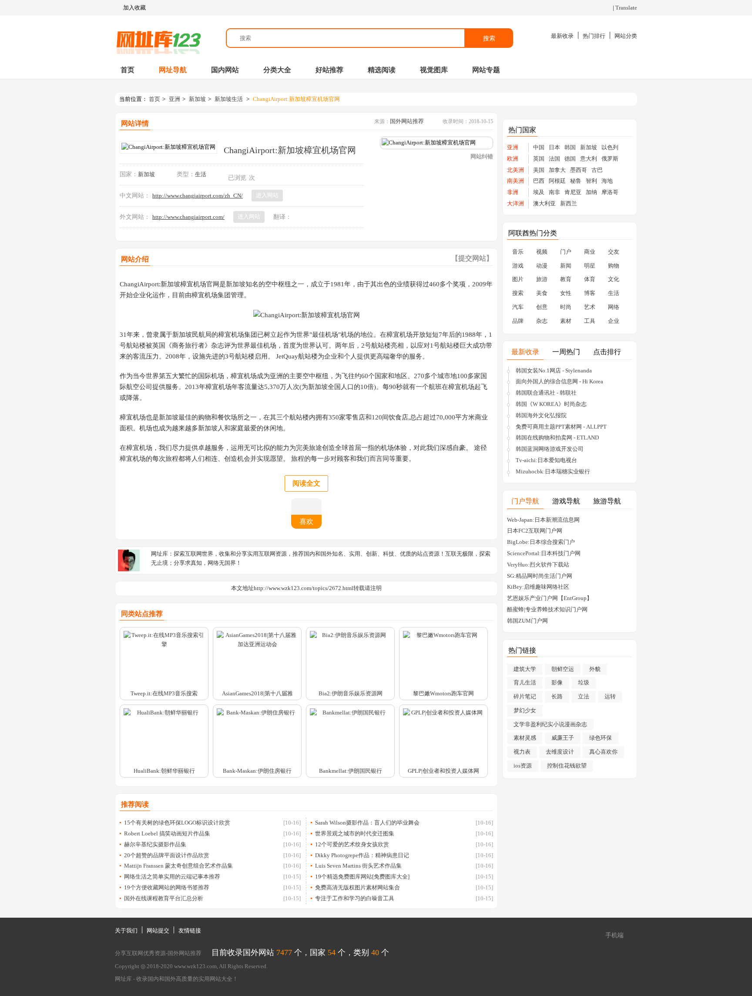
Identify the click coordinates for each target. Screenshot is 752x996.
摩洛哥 (609, 192)
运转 (610, 696)
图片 (518, 279)
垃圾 (583, 682)
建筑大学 (525, 669)
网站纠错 (481, 156)
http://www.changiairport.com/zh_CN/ (197, 195)
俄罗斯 (609, 158)
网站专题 (486, 70)
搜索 (489, 38)
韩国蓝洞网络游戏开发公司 (550, 449)
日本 (554, 147)
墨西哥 (578, 170)
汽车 (518, 307)
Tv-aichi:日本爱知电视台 (546, 460)
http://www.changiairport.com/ (188, 217)
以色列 (609, 147)
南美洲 (515, 181)
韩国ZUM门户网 (527, 620)
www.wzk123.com (195, 966)
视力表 (522, 751)
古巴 (597, 170)
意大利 (588, 158)
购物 (613, 265)
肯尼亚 (572, 192)
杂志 (541, 321)
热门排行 (594, 36)
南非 (554, 192)
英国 (538, 158)
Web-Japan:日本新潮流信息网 (543, 519)
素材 (565, 321)
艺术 (589, 307)
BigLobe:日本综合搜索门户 (541, 542)
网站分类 (625, 36)
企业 (613, 321)
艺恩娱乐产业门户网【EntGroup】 (549, 598)
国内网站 (225, 70)
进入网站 (267, 195)
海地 (607, 181)
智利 (591, 181)
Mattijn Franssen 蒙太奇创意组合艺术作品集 (178, 865)
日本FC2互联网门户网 (534, 530)
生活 (200, 174)
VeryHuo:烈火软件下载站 (538, 564)
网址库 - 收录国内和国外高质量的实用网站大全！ (176, 979)
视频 (541, 251)
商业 (589, 251)
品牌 (518, 321)
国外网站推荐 (407, 121)
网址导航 (173, 70)
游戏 (518, 265)
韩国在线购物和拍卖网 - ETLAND (557, 437)
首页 (127, 70)
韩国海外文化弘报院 (541, 415)
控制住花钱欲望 (567, 765)
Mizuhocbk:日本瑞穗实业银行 (553, 471)
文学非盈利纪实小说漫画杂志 (550, 724)
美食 (541, 293)
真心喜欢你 (603, 751)
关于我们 (126, 930)
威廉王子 (562, 737)
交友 (613, 251)
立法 (583, 696)
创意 (541, 307)
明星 (589, 265)
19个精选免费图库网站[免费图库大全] (362, 876)
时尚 (565, 307)
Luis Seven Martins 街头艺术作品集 (358, 865)
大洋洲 (515, 203)
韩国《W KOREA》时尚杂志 (551, 404)
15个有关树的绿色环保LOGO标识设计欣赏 (177, 822)
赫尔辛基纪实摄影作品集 (155, 844)
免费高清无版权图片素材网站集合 (357, 887)
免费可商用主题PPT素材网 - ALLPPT (561, 426)
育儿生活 (525, 682)
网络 (613, 307)
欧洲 (512, 158)
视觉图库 (434, 70)
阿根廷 (557, 181)
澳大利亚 (544, 203)
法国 (554, 158)
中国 (538, 147)
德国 (570, 158)
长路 (557, 696)
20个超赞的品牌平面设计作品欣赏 (166, 855)
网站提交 (158, 930)
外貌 (595, 669)
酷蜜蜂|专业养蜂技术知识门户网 (547, 609)
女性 (565, 293)
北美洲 (515, 170)
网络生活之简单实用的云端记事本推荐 (172, 876)
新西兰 (568, 203)
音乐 (518, 251)
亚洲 (174, 99)
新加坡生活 (229, 99)
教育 (565, 279)
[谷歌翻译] (297, 217)
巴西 (538, 181)
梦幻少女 (525, 710)
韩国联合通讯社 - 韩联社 (546, 392)
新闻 (565, 265)
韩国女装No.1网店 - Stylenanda (554, 370)
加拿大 (557, 170)
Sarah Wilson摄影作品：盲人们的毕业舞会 (367, 822)
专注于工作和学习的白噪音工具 (354, 898)
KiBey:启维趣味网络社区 (538, 587)
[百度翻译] (307, 217)
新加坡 (197, 99)
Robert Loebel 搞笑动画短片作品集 (167, 833)
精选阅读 (382, 70)
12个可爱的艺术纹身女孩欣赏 (352, 844)
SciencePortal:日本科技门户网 (544, 553)
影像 (557, 682)
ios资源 (523, 765)
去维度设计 (560, 751)
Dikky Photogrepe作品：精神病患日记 (362, 855)
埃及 (538, 192)
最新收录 (562, 36)
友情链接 (189, 930)
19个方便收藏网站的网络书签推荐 (166, 887)
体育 (589, 279)
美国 (538, 170)
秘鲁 (575, 181)
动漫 (541, 265)
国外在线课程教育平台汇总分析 (163, 898)
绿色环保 (600, 737)
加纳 (591, 192)
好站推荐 (329, 70)
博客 (589, 293)
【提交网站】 (472, 258)
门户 (565, 251)
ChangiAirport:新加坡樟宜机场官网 (296, 99)
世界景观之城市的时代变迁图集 (354, 833)
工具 (589, 321)
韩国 (570, 147)
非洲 (512, 192)
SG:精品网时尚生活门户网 (539, 576)
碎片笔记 (525, 696)
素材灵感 (525, 737)
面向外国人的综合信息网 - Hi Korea (559, 381)
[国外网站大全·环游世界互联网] (158, 38)
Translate (626, 7)
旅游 (541, 279)
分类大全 (277, 70)
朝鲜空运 (562, 669)
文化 (613, 279)
